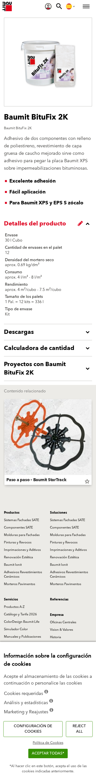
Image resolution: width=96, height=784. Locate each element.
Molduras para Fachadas (22, 535)
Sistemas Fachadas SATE (21, 520)
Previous (4, 443)
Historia (55, 637)
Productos (11, 512)
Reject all (79, 729)
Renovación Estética (18, 557)
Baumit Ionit (13, 564)
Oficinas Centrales (63, 622)
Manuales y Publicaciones (22, 636)
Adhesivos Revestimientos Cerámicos (23, 574)
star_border (87, 481)
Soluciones (58, 512)
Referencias (59, 599)
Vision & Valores (61, 629)
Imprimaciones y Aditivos (22, 550)
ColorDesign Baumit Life (21, 622)
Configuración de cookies (33, 729)
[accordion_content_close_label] (49, 224)
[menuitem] (48, 6)
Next (91, 443)
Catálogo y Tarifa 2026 (20, 614)
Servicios (11, 599)
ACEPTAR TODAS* (48, 753)
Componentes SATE (18, 527)
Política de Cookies (48, 743)
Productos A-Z (14, 607)
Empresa (57, 615)
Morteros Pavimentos (19, 584)
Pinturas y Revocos (18, 542)
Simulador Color (16, 629)
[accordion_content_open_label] (49, 332)
